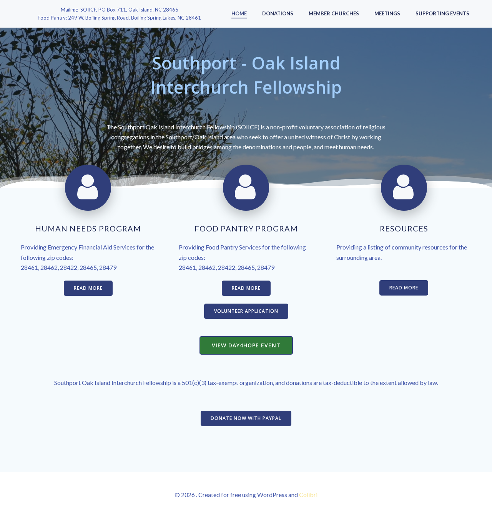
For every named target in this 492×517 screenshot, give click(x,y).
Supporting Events (442, 13)
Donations (277, 13)
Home (239, 13)
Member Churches (334, 13)
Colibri (308, 494)
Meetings (387, 13)
